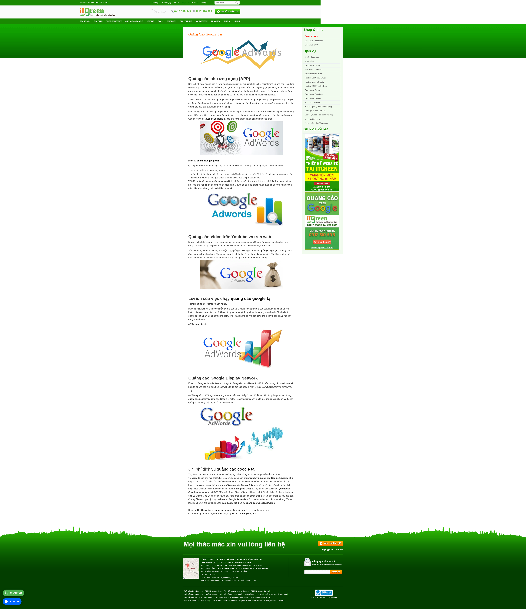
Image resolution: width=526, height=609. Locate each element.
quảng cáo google (222, 510)
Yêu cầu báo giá (332, 543)
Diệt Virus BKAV (218, 513)
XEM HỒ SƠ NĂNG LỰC (230, 11)
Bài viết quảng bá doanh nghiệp (318, 106)
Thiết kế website (114, 21)
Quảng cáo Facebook (314, 94)
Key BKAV (232, 513)
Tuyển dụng (166, 3)
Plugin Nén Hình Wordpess (316, 123)
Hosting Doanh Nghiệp (314, 82)
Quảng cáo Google (313, 90)
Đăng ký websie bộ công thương (319, 115)
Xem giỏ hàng (311, 36)
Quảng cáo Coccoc (313, 98)
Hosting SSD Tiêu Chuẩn (315, 78)
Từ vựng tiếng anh (247, 513)
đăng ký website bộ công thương (248, 510)
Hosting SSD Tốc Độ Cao (316, 86)
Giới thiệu (155, 3)
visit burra (205, 601)
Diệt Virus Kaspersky (314, 41)
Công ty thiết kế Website (99, 3)
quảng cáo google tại (216, 119)
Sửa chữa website (312, 102)
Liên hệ (203, 3)
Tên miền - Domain (313, 69)
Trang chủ (85, 21)
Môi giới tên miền (312, 119)
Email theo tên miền (313, 74)
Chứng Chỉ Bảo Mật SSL (315, 111)
